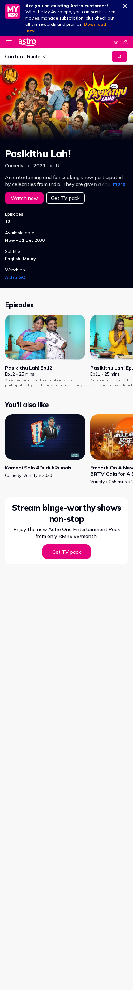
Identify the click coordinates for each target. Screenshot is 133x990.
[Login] (125, 42)
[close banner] (125, 5)
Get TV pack (65, 198)
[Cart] (115, 42)
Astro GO (15, 277)
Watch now (24, 198)
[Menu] (8, 42)
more (119, 184)
